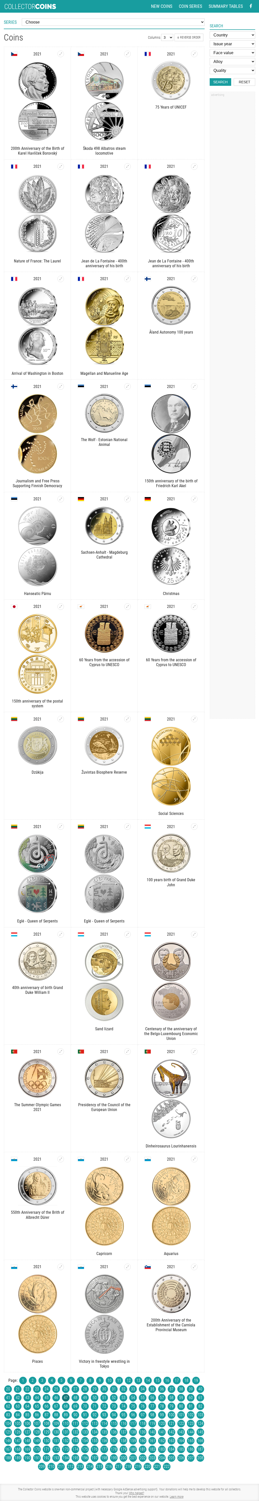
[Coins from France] (147, 54)
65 (37, 1406)
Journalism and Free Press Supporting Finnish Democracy (37, 483)
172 (56, 1449)
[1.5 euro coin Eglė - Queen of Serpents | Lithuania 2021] (127, 826)
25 (56, 1389)
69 (75, 1406)
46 (56, 1397)
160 (143, 1440)
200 (123, 1457)
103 (200, 1414)
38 (181, 1389)
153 (75, 1440)
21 (18, 1389)
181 (143, 1449)
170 (37, 1449)
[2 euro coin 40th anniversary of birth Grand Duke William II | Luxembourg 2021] (60, 934)
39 (191, 1389)
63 (18, 1406)
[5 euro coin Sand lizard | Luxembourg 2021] (127, 934)
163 (171, 1440)
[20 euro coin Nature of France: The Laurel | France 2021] (60, 166)
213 (80, 1466)
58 (171, 1397)
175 (85, 1449)
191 (37, 1457)
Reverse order (190, 37)
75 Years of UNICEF (171, 107)
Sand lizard (104, 1028)
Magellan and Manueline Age (104, 373)
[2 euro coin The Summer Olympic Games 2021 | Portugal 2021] (60, 1051)
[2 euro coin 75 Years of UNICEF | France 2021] (194, 54)
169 (27, 1449)
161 (152, 1440)
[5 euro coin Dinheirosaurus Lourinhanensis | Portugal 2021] (194, 1051)
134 (95, 1432)
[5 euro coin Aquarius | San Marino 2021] (194, 1159)
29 (95, 1389)
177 (104, 1449)
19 (196, 1380)
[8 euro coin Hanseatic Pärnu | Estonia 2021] (60, 499)
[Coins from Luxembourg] (147, 826)
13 (138, 1380)
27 (75, 1389)
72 (104, 1406)
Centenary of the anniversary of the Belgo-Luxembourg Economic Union (171, 1033)
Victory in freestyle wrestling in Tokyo (104, 1364)
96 (133, 1414)
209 (42, 1466)
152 (66, 1440)
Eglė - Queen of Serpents (37, 921)
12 (129, 1380)
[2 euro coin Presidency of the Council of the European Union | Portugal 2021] (127, 1051)
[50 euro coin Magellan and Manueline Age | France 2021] (127, 279)
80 (181, 1406)
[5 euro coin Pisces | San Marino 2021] (60, 1267)
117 (133, 1423)
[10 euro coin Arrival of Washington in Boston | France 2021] (60, 279)
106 (27, 1423)
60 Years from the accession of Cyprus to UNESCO (104, 662)
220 (147, 1466)
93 (104, 1414)
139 (143, 1432)
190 (27, 1457)
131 (66, 1432)
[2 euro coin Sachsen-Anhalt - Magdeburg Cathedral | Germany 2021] (127, 499)
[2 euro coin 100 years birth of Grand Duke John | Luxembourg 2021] (194, 826)
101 (181, 1414)
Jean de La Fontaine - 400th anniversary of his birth (104, 263)
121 (171, 1423)
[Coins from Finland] (147, 279)
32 (123, 1389)
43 (27, 1397)
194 (66, 1457)
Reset (244, 82)
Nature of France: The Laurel (37, 261)
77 (152, 1406)
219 (138, 1466)
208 (200, 1457)
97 (143, 1414)
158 (123, 1440)
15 (158, 1380)
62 (8, 1406)
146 (8, 1440)
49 (85, 1397)
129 (47, 1432)
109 (56, 1423)
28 (85, 1389)
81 (191, 1406)
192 (47, 1457)
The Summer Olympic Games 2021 (37, 1107)
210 (51, 1466)
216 (109, 1466)
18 (186, 1380)
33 (133, 1389)
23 (37, 1389)
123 (191, 1423)
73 (114, 1406)
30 (104, 1389)
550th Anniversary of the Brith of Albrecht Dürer (37, 1215)
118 (143, 1423)
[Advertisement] (232, 175)
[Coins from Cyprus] (81, 606)
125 (8, 1432)
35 (152, 1389)
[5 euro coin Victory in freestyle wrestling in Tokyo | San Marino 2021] (127, 1267)
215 (99, 1466)
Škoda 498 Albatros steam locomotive (104, 151)
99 (162, 1414)
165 (191, 1440)
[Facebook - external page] (250, 6)
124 (200, 1423)
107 (37, 1423)
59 (181, 1397)
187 (200, 1449)
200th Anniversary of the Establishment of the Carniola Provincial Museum (171, 1325)
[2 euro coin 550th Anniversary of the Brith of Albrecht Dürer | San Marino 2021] (60, 1159)
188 (8, 1457)
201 (133, 1457)
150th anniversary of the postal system (37, 703)
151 (56, 1440)
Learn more (176, 1496)
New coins (161, 6)
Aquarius (171, 1253)
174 (75, 1449)
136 (114, 1432)
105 (18, 1423)
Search (220, 82)
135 (104, 1432)
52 (114, 1397)
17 (177, 1380)
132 (75, 1432)
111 (75, 1423)
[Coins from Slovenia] (147, 1267)
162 (162, 1440)
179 (123, 1449)
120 (162, 1423)
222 (167, 1466)
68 (66, 1406)
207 (191, 1457)
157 (114, 1440)
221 (157, 1466)
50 (95, 1397)
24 (47, 1389)
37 (171, 1389)
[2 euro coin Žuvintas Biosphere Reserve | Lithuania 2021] (127, 719)
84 (18, 1414)
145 (200, 1432)
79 (171, 1406)
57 (162, 1397)
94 (114, 1414)
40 (200, 1389)
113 (95, 1423)
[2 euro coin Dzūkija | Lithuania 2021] (60, 719)
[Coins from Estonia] (81, 386)
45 (47, 1397)
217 (119, 1466)
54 (133, 1397)
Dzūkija (38, 772)
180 (133, 1449)
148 (27, 1440)
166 (200, 1440)
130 (56, 1432)
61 (200, 1397)
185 (181, 1449)
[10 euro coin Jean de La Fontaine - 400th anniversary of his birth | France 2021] (127, 166)
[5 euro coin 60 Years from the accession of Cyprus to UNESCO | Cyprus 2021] (127, 606)
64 (27, 1406)
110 (66, 1423)
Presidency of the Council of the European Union (104, 1107)
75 (133, 1406)
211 (61, 1466)
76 (143, 1406)
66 (47, 1406)
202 (143, 1457)
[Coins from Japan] (14, 606)
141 (162, 1432)
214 (90, 1466)
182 (152, 1449)
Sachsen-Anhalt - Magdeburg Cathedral (104, 555)
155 (95, 1440)
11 (119, 1380)
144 (191, 1432)
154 (85, 1440)
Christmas (171, 593)
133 (85, 1432)
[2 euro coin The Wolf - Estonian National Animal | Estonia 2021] (127, 386)
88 (56, 1414)
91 (85, 1414)
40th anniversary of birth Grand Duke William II (37, 990)
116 (123, 1423)
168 (18, 1449)
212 (71, 1466)
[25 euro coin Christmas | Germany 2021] (194, 499)
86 (37, 1414)
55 (143, 1397)
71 (95, 1406)
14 (148, 1380)
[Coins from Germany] (81, 499)
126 (18, 1432)
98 (152, 1414)
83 (8, 1414)
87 (47, 1414)
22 (27, 1389)
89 (66, 1414)
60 (191, 1397)
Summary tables (226, 6)
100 (171, 1414)
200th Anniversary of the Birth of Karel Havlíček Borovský (37, 151)
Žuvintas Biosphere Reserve (104, 772)
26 (66, 1389)
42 (18, 1397)
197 (95, 1457)
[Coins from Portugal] (14, 1051)
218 (128, 1466)
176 (95, 1449)
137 (123, 1432)
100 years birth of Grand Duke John (171, 882)
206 (181, 1457)
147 (18, 1440)
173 (66, 1449)
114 (104, 1423)
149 (37, 1440)
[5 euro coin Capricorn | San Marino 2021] (127, 1159)
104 (8, 1423)
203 (152, 1457)
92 (95, 1414)
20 (8, 1389)
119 (152, 1423)
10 (109, 1380)
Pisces (37, 1361)
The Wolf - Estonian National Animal (104, 442)
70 (85, 1406)
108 (47, 1423)
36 (162, 1389)
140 (152, 1432)
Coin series (190, 6)
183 (162, 1449)
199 (114, 1457)
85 (27, 1414)
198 (104, 1457)
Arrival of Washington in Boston (37, 373)
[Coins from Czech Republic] (14, 54)
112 (85, 1423)
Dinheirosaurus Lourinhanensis (171, 1146)
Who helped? (136, 1493)
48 (75, 1397)
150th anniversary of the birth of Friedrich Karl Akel (171, 483)
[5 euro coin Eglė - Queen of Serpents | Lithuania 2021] (60, 826)
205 (171, 1457)
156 (104, 1440)
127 (27, 1432)
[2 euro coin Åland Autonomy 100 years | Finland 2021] (194, 279)
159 (133, 1440)
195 (75, 1457)
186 (191, 1449)
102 (191, 1414)
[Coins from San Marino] (14, 1159)
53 (123, 1397)
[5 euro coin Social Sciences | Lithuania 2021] (194, 719)
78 (162, 1406)
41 (8, 1397)
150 (47, 1440)
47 (66, 1397)
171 (47, 1449)
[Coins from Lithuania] (14, 719)
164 (181, 1440)
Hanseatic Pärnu (37, 593)
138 (133, 1432)
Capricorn (104, 1253)
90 (75, 1414)
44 (37, 1397)
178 (114, 1449)
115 (114, 1423)
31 (114, 1389)
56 (152, 1397)
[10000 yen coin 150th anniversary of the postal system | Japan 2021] (60, 606)
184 (171, 1449)
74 (123, 1406)
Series (10, 22)
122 (181, 1423)
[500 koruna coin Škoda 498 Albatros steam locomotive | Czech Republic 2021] (127, 54)
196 (85, 1457)
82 (200, 1406)
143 (181, 1432)
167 (8, 1449)
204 (162, 1457)
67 (56, 1406)
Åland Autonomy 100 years (171, 332)
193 (56, 1457)
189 (18, 1457)
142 (171, 1432)
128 (37, 1432)
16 (167, 1380)
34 (143, 1389)
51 (104, 1397)
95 (123, 1414)
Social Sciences (171, 813)
